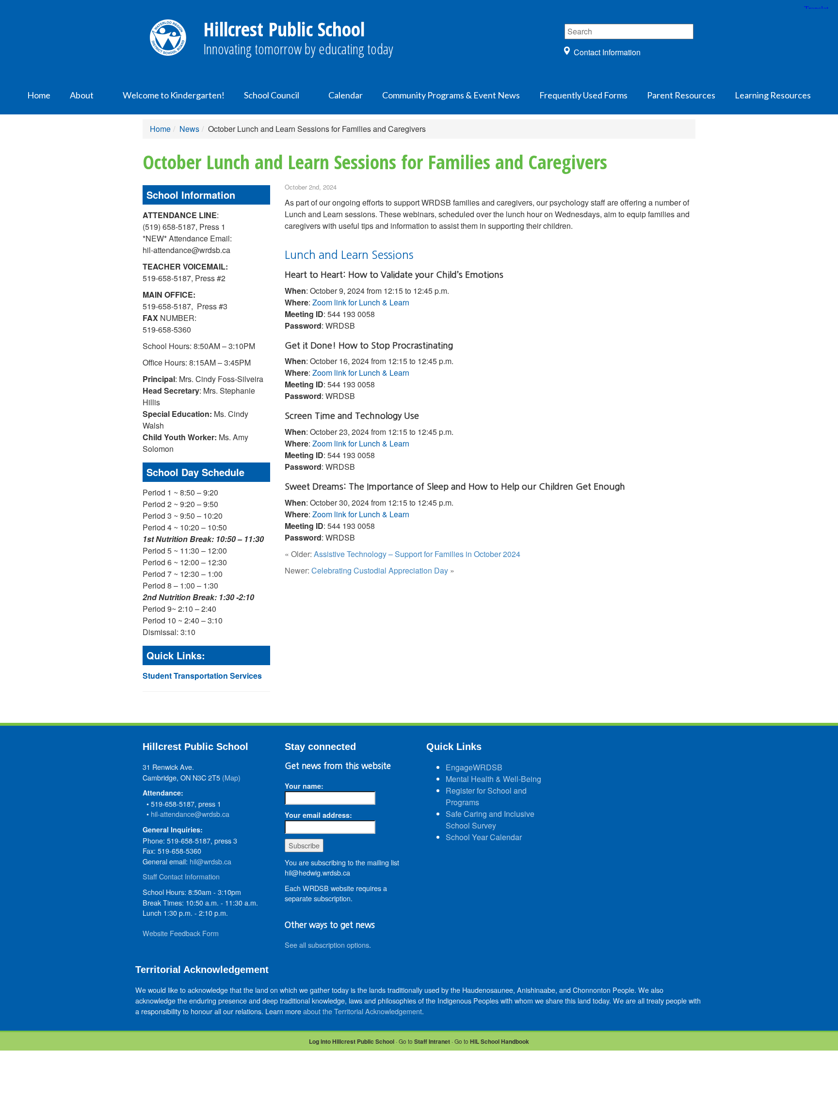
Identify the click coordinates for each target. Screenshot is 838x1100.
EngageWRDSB (474, 767)
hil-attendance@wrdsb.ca (190, 814)
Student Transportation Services (202, 675)
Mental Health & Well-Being (493, 778)
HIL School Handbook (499, 1041)
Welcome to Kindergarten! (174, 95)
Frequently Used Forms (583, 95)
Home (38, 95)
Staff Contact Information (181, 876)
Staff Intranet (432, 1041)
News (189, 128)
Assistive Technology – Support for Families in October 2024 (417, 553)
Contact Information (607, 52)
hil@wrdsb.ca (210, 861)
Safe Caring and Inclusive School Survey (490, 819)
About (82, 95)
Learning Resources (773, 95)
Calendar (345, 95)
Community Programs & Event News (451, 95)
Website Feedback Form (181, 933)
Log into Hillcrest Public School (351, 1041)
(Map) (231, 777)
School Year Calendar (484, 837)
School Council (271, 95)
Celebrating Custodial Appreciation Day (379, 570)
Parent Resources (681, 95)
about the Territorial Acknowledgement (362, 1011)
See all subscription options (327, 945)
